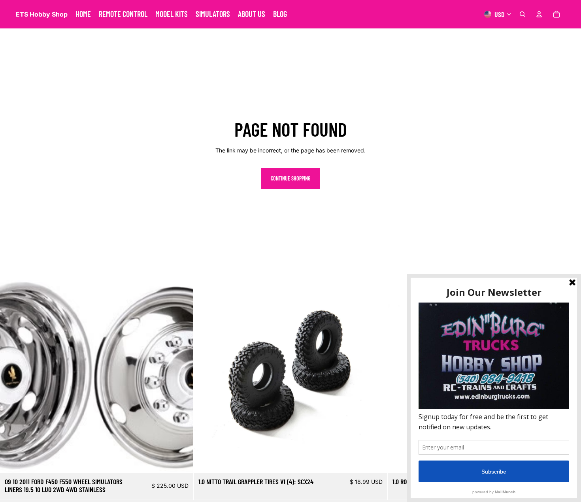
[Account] (539, 14)
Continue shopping (290, 178)
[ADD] (181, 461)
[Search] (522, 14)
